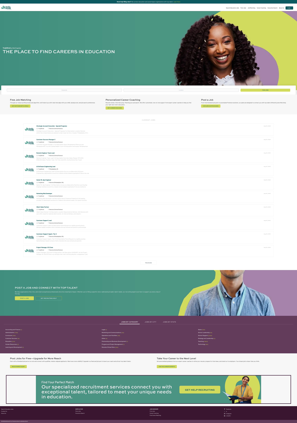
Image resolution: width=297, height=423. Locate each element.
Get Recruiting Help (49, 298)
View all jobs (148, 262)
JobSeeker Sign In (24, 421)
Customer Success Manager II (45, 139)
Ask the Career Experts (167, 366)
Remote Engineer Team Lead (45, 153)
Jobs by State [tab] (169, 322)
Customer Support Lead (44, 220)
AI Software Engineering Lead (45, 166)
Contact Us (4, 411)
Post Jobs (78, 411)
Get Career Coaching (115, 108)
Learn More (176, 2)
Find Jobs (265, 90)
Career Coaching (154, 413)
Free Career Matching (155, 415)
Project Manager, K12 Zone (44, 247)
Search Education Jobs (7, 409)
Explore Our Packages (210, 106)
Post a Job (24, 298)
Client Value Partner (42, 207)
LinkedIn (228, 416)
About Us (3, 413)
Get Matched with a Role (20, 106)
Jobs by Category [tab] (129, 322)
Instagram (228, 413)
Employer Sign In (16, 421)
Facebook (228, 409)
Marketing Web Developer (44, 193)
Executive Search (80, 413)
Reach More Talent (18, 366)
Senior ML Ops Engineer (43, 180)
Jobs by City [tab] (150, 322)
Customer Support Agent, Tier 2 (46, 234)
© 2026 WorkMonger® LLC (6, 421)
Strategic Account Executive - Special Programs (51, 126)
